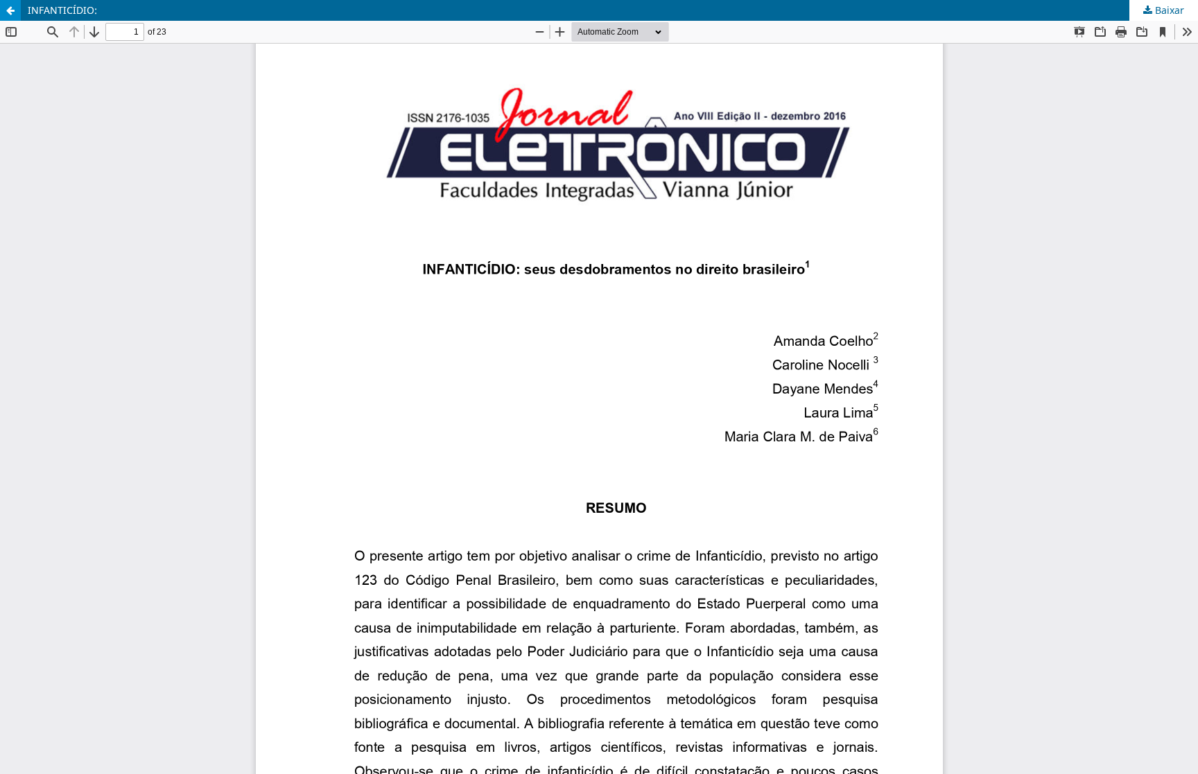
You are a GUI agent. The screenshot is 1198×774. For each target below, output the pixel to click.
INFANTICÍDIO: (62, 10)
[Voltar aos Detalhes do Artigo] (10, 10)
